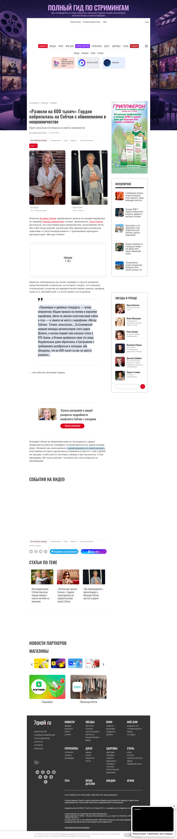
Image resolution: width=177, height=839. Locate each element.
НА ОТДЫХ (131, 735)
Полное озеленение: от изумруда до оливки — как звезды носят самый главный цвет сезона (134, 249)
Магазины (39, 651)
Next (103, 664)
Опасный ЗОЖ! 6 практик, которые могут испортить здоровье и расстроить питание (134, 213)
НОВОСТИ (70, 721)
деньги (74, 141)
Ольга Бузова (132, 331)
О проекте (38, 745)
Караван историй (75, 22)
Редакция (38, 748)
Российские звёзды (39, 140)
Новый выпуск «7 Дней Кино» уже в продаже (153, 834)
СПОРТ (67, 732)
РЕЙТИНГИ (89, 735)
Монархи (85, 53)
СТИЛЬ (130, 748)
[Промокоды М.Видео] (93, 663)
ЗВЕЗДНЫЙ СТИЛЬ (134, 764)
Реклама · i (137, 809)
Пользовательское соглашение (77, 828)
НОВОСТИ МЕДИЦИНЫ (111, 759)
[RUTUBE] (40, 777)
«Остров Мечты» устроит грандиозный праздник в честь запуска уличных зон (133, 266)
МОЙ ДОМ (132, 721)
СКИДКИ (110, 780)
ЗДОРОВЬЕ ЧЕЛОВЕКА (110, 753)
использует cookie (67, 834)
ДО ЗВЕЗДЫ (69, 758)
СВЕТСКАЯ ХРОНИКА (89, 727)
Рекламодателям (42, 738)
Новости (43, 46)
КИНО (109, 721)
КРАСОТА (130, 755)
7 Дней (104, 22)
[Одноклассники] (43, 772)
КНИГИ (88, 755)
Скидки (134, 46)
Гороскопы (97, 46)
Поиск (147, 22)
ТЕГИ (67, 780)
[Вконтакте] (37, 772)
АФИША (88, 752)
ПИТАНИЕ (110, 767)
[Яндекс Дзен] (45, 777)
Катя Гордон (36, 546)
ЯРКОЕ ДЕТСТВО (90, 782)
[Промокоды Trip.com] (76, 663)
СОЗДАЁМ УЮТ (133, 726)
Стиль (125, 46)
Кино (61, 46)
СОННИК (68, 755)
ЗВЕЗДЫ (68, 726)
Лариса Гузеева (133, 372)
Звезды (52, 46)
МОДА (129, 752)
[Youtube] (48, 772)
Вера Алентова (133, 305)
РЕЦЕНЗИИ (110, 729)
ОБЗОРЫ (109, 735)
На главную (34, 103)
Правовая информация (44, 735)
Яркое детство (82, 46)
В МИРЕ (68, 735)
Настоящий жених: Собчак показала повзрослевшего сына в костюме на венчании (40, 595)
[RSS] (45, 782)
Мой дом (70, 46)
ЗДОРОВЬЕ (112, 748)
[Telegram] (51, 777)
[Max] (54, 772)
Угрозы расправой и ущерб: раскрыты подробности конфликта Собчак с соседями (78, 414)
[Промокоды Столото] (42, 663)
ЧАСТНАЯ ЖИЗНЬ (92, 732)
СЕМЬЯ (130, 732)
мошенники (56, 141)
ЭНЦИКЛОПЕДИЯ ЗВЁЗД (92, 738)
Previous (31, 664)
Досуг (106, 46)
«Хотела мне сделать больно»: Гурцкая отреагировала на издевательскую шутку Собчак (67, 595)
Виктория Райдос (134, 344)
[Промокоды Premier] (59, 663)
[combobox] (127, 386)
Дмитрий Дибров (134, 358)
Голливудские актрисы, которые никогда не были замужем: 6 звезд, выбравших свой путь (134, 196)
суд (66, 141)
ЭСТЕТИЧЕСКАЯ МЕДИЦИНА (112, 771)
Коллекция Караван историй (91, 22)
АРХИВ (130, 780)
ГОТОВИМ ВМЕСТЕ (134, 729)
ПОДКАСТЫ (90, 758)
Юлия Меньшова (134, 318)
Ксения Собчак (87, 141)
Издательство (40, 732)
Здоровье (116, 46)
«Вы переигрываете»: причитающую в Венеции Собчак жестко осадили (93, 593)
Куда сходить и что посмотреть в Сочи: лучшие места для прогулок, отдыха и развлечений (132, 230)
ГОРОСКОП (69, 752)
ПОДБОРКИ (110, 732)
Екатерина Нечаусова (37, 133)
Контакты (38, 742)
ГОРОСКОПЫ (71, 748)
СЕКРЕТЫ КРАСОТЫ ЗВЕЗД (135, 759)
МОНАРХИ (69, 729)
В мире (100, 53)
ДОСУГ (89, 748)
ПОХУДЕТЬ (110, 764)
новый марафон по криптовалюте (86, 448)
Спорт (93, 53)
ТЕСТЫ (88, 761)
